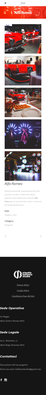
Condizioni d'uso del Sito (23, 296)
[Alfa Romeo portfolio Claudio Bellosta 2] (23, 102)
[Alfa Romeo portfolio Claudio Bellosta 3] (23, 70)
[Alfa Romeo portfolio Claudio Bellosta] (23, 39)
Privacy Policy (23, 284)
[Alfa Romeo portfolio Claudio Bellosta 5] (23, 134)
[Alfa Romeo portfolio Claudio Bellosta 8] (23, 166)
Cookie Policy (23, 290)
